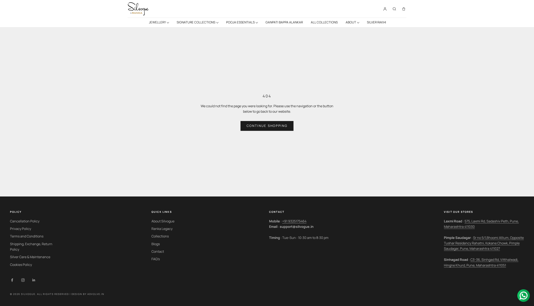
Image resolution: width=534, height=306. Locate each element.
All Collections (324, 22)
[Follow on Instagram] (23, 280)
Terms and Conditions (26, 236)
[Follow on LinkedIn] (34, 280)
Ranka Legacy (162, 228)
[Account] (385, 8)
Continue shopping (267, 126)
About (351, 22)
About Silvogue (162, 221)
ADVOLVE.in (95, 294)
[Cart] (403, 8)
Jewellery (157, 22)
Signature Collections (196, 22)
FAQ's (155, 259)
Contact (157, 251)
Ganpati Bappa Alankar (284, 22)
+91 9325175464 (294, 221)
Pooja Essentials (240, 22)
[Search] (394, 8)
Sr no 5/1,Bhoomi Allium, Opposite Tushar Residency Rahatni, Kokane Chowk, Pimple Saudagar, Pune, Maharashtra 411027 (484, 243)
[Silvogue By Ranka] (138, 8)
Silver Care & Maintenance (30, 257)
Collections (160, 236)
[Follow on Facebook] (12, 280)
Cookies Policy (21, 264)
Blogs (155, 244)
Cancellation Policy (24, 221)
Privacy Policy (20, 228)
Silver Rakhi (376, 22)
